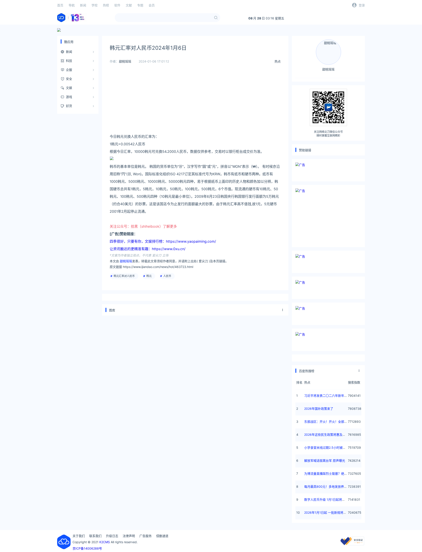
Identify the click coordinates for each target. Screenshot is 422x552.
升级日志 (112, 536)
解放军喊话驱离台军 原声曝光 (324, 460)
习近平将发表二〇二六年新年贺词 (327, 395)
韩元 (149, 276)
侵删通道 (162, 536)
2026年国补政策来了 (318, 408)
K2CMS (104, 542)
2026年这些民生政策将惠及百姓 (326, 434)
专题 (140, 5)
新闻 (83, 5)
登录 (362, 5)
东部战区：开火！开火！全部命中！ (328, 421)
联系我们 (95, 536)
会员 (152, 5)
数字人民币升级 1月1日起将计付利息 (329, 499)
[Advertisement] (195, 102)
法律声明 (129, 536)
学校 (94, 5)
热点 (278, 61)
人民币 (167, 276)
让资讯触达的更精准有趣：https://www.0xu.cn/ (148, 249)
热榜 (106, 5)
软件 (117, 5)
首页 (60, 5)
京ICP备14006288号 (87, 548)
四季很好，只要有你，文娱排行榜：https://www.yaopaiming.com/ (163, 241)
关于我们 (79, 536)
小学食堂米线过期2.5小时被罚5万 (327, 447)
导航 (72, 5)
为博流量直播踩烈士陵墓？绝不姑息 (328, 473)
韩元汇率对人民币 (124, 276)
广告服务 (145, 536)
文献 (129, 5)
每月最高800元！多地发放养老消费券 (330, 486)
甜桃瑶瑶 (125, 61)
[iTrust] (352, 544)
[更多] (282, 310)
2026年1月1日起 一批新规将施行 (326, 512)
